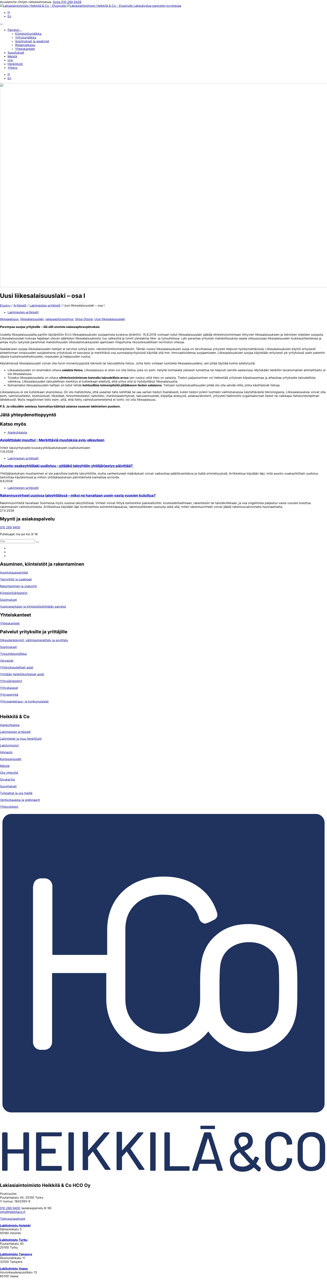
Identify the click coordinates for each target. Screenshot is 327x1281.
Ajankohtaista (17, 432)
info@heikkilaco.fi (12, 1212)
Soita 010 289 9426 (67, 2)
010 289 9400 (10, 527)
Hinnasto (6, 752)
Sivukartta (7, 779)
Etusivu (5, 305)
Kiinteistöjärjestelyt (13, 593)
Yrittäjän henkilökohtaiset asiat (22, 674)
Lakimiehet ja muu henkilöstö (21, 738)
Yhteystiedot (9, 807)
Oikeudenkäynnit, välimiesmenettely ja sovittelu (34, 640)
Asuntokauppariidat (14, 572)
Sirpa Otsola (84, 319)
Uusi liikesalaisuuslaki (109, 319)
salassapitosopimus (59, 319)
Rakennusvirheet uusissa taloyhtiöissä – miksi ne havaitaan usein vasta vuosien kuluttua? (78, 495)
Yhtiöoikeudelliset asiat (16, 667)
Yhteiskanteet (10, 623)
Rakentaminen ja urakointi (18, 586)
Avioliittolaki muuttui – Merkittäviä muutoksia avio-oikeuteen (52, 440)
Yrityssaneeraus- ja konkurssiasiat (24, 701)
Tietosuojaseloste (12, 1219)
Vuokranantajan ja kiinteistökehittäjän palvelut (33, 606)
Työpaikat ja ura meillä (16, 793)
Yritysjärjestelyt (11, 681)
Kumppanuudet (10, 759)
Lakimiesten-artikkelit (45, 305)
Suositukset (8, 786)
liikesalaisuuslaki (32, 319)
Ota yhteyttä (9, 772)
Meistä (4, 766)
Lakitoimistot (9, 745)
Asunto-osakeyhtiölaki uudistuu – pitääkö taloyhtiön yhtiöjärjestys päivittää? (67, 466)
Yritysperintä (9, 694)
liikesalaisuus (9, 319)
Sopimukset (8, 600)
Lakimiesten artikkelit (15, 732)
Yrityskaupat (9, 688)
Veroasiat (6, 660)
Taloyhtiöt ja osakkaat (16, 579)
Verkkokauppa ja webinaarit (20, 800)
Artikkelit (19, 305)
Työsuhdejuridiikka (13, 654)
